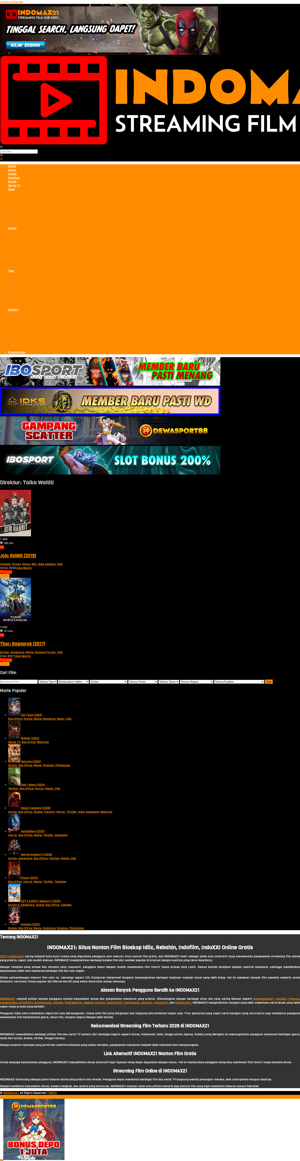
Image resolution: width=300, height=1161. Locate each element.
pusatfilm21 (115, 1003)
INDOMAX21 (7, 999)
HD (2, 547)
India (81, 812)
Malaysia (43, 742)
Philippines (62, 765)
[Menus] (1, 156)
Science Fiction (45, 652)
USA (59, 564)
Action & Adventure (21, 905)
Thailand (60, 882)
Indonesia (92, 812)
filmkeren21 (183, 1003)
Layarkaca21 (15, 956)
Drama (16, 564)
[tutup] (1, 1160)
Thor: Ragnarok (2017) (22, 644)
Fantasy (49, 812)
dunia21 (100, 1003)
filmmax (293, 999)
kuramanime (42, 1003)
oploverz (146, 1003)
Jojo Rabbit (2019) (18, 556)
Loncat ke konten (11, 2)
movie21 (281, 999)
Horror (39, 789)
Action (4, 652)
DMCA (53, 1093)
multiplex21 (131, 1003)
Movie (26, 564)
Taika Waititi (23, 568)
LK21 (3, 956)
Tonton (5, 576)
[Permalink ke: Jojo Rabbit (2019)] (15, 535)
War (34, 564)
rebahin (88, 1003)
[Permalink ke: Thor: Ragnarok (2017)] (15, 623)
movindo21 (161, 1003)
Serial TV (14, 742)
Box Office (15, 719)
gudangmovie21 (263, 999)
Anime (40, 905)
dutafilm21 (26, 1003)
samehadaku (8, 1003)
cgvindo (58, 1003)
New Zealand (46, 564)
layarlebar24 (73, 1003)
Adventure (17, 652)
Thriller (13, 789)
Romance (49, 719)
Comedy (5, 564)
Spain (60, 719)
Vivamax (48, 765)
